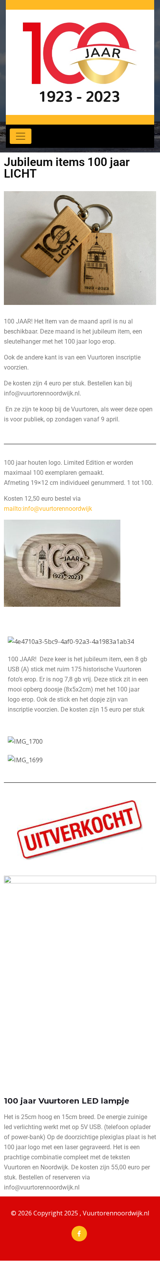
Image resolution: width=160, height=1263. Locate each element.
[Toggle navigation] (20, 136)
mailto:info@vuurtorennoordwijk (48, 508)
